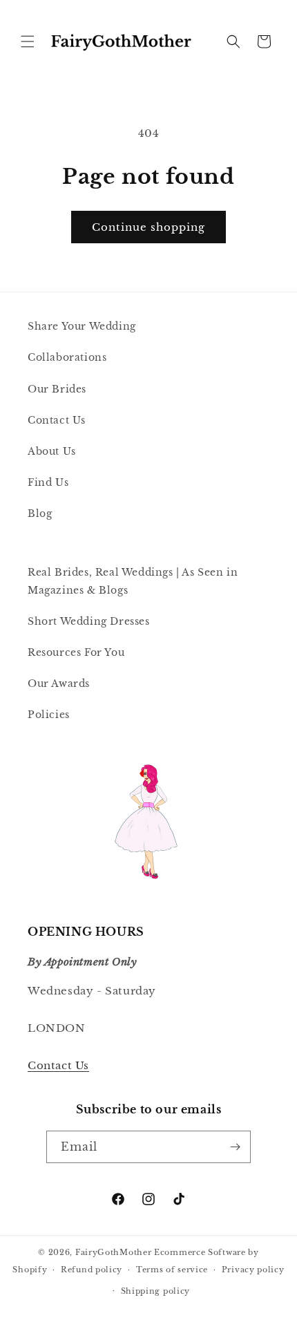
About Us (52, 451)
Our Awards (59, 683)
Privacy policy (253, 1269)
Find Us (48, 482)
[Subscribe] (235, 1147)
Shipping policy (156, 1291)
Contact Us (57, 420)
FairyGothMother (113, 1252)
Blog (40, 513)
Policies (49, 714)
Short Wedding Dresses (89, 621)
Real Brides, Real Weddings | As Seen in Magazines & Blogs (133, 581)
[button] (27, 41)
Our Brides (57, 389)
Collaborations (67, 357)
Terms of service (172, 1269)
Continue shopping (148, 227)
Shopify (29, 1269)
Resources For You (76, 652)
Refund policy (91, 1269)
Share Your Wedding (82, 326)
